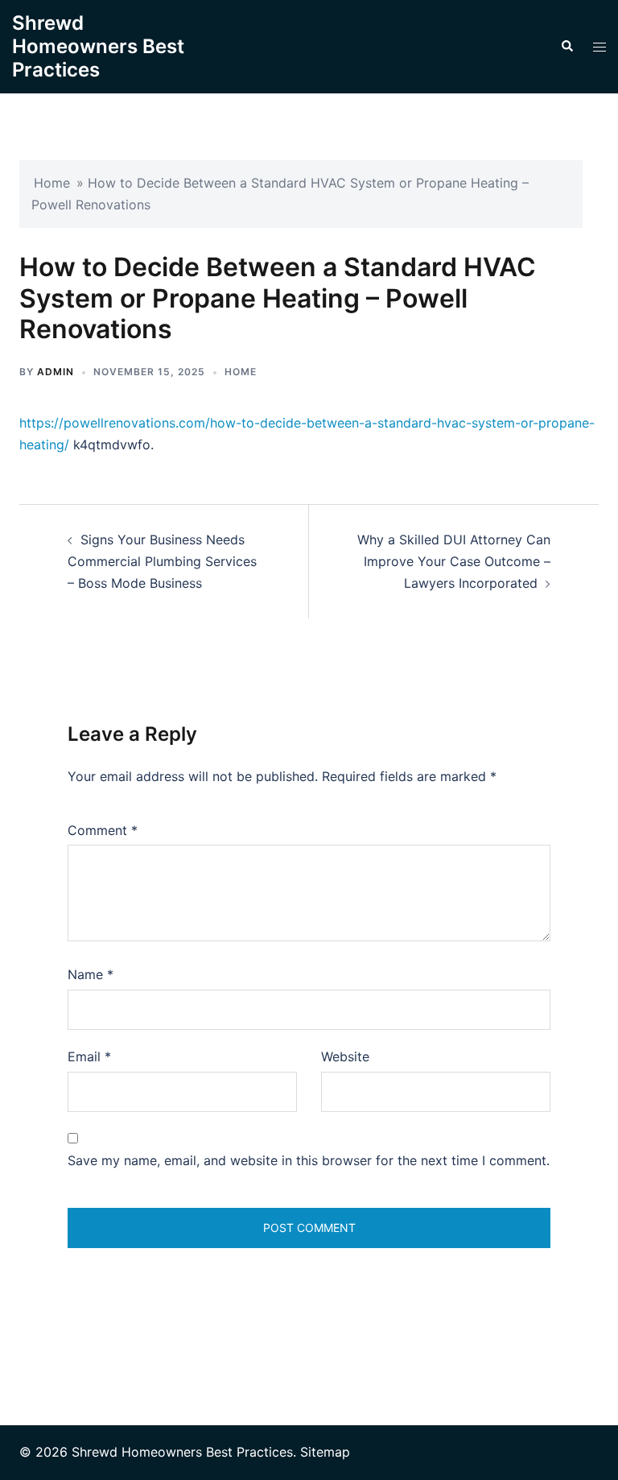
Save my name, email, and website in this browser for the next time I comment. (309, 1160)
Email (89, 1056)
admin (55, 372)
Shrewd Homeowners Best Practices (98, 46)
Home (52, 183)
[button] (566, 46)
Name (90, 974)
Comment (103, 830)
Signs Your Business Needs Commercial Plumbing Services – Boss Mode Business (162, 561)
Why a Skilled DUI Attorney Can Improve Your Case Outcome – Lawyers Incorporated (453, 561)
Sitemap (325, 1452)
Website (345, 1056)
